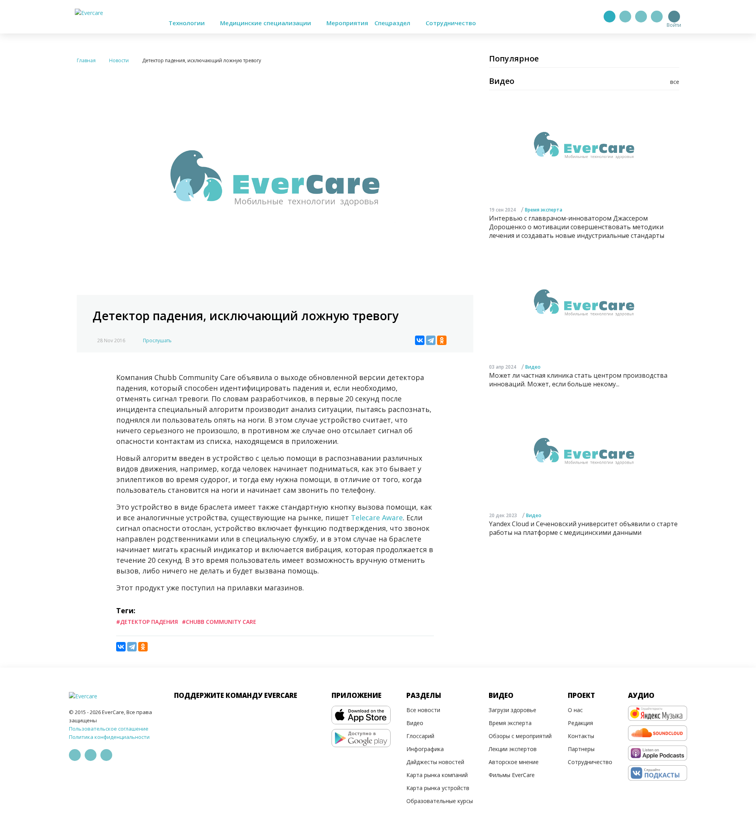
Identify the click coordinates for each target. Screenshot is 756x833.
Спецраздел (393, 23)
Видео (533, 366)
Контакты (581, 736)
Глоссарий (420, 736)
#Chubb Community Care (219, 621)
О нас (575, 710)
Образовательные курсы (439, 801)
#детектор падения (147, 621)
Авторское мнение (514, 762)
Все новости (423, 710)
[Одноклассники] (442, 340)
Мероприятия (347, 23)
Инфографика (425, 749)
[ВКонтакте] (419, 340)
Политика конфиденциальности (109, 736)
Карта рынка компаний (437, 775)
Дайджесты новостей (435, 762)
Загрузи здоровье (512, 710)
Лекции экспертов (513, 749)
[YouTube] (657, 16)
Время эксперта (543, 209)
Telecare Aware (377, 517)
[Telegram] (625, 16)
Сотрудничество (451, 23)
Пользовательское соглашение (108, 728)
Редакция (580, 723)
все (674, 81)
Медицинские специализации (266, 23)
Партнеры (581, 749)
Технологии (187, 23)
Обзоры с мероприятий (520, 736)
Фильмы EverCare (512, 775)
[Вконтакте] (641, 16)
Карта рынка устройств (437, 788)
